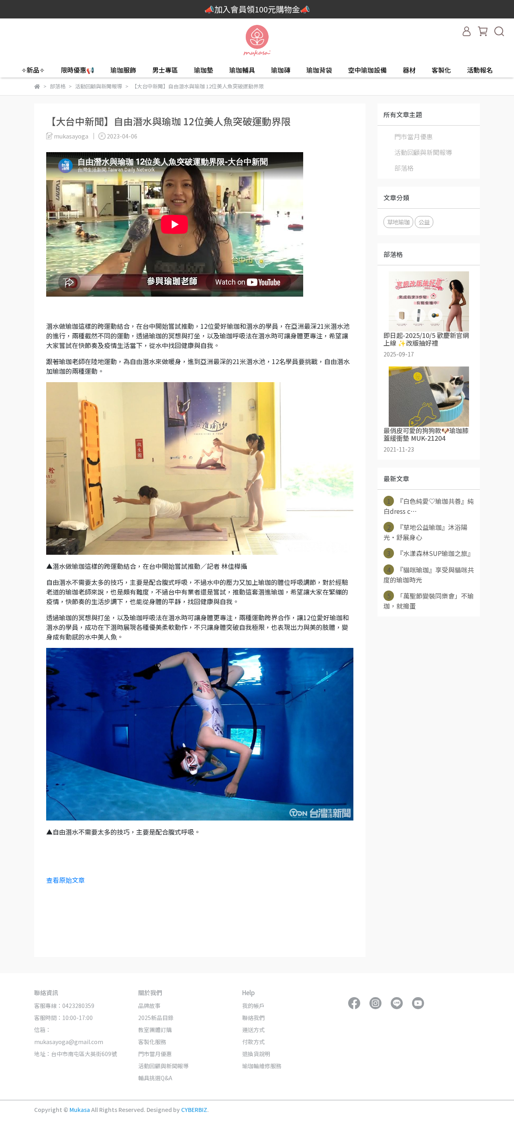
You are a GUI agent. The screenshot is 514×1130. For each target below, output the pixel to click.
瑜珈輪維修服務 (261, 1066)
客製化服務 (152, 1042)
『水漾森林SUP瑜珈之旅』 (430, 553)
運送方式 (253, 1030)
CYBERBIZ (194, 1110)
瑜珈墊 (203, 69)
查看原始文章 (65, 880)
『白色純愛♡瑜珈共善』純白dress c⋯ (428, 506)
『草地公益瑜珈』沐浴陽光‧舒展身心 (425, 532)
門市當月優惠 (413, 136)
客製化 (441, 69)
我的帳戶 (253, 1006)
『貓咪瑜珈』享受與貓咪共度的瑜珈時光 (428, 574)
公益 (424, 222)
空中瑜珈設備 (367, 69)
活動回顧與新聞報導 (423, 152)
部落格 (404, 168)
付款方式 (253, 1042)
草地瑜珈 (398, 222)
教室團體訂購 (155, 1030)
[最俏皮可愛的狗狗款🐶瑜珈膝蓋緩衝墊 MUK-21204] (428, 396)
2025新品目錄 (155, 1018)
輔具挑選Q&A (155, 1078)
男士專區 (165, 69)
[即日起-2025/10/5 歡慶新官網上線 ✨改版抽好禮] (428, 301)
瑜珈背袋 (319, 69)
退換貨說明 (256, 1054)
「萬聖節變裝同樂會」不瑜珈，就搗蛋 (428, 601)
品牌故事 (149, 1006)
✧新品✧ (33, 69)
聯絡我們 (253, 1018)
